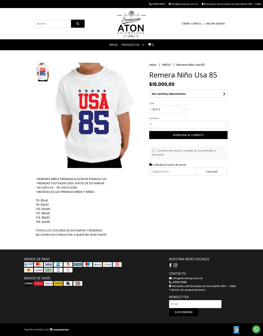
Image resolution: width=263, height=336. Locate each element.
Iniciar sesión (215, 23)
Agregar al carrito (188, 135)
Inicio (113, 45)
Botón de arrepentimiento (188, 290)
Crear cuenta (191, 23)
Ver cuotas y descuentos (169, 94)
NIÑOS (166, 65)
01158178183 (179, 282)
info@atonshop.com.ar (187, 278)
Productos (130, 45)
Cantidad (154, 118)
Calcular (211, 171)
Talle (151, 103)
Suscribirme (183, 312)
